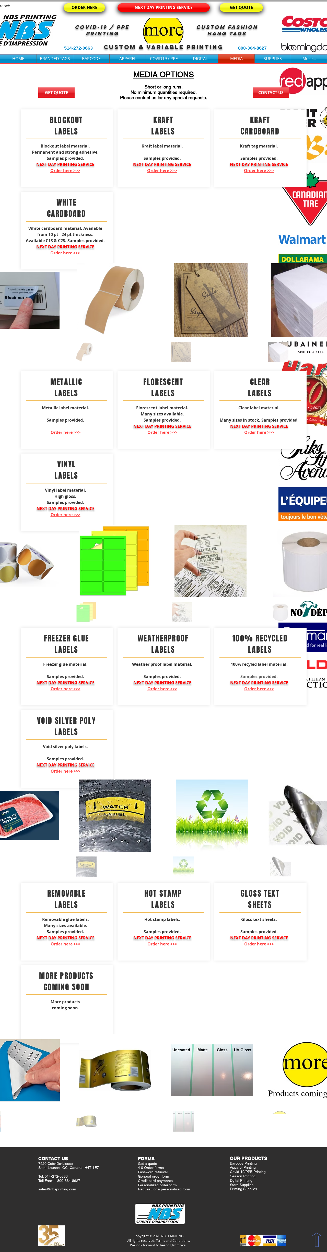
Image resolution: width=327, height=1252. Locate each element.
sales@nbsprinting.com (57, 1189)
